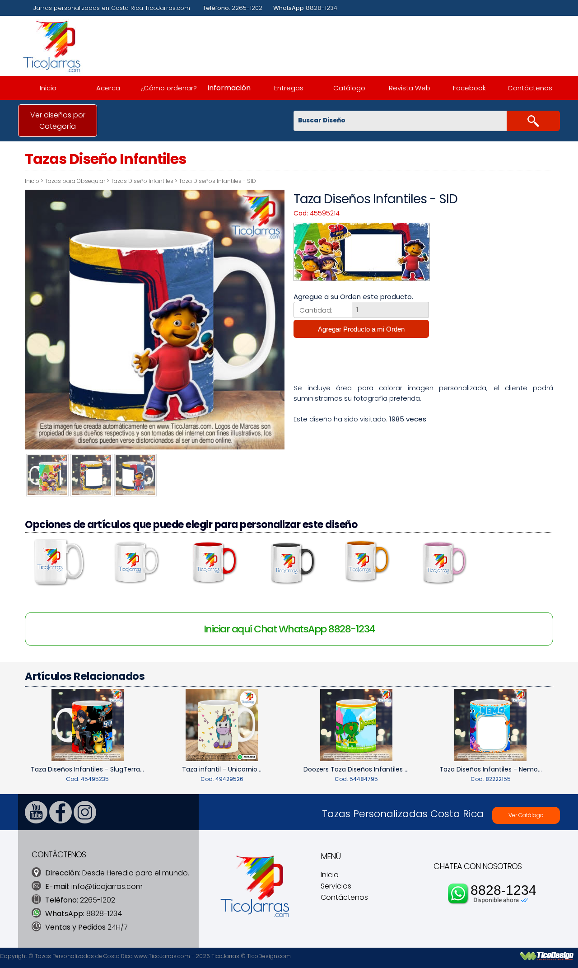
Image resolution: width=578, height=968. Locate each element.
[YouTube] (36, 821)
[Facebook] (60, 821)
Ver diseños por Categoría (57, 120)
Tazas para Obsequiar (75, 181)
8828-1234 (503, 890)
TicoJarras (225, 956)
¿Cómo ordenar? (168, 88)
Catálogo (349, 88)
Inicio (48, 88)
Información (229, 88)
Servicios (336, 886)
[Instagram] (85, 821)
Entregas (288, 88)
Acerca (108, 88)
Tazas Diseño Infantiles (142, 181)
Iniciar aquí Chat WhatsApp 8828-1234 (289, 629)
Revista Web (409, 88)
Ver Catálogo (526, 815)
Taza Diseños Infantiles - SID (217, 181)
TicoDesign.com (269, 956)
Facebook (469, 88)
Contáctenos (530, 88)
